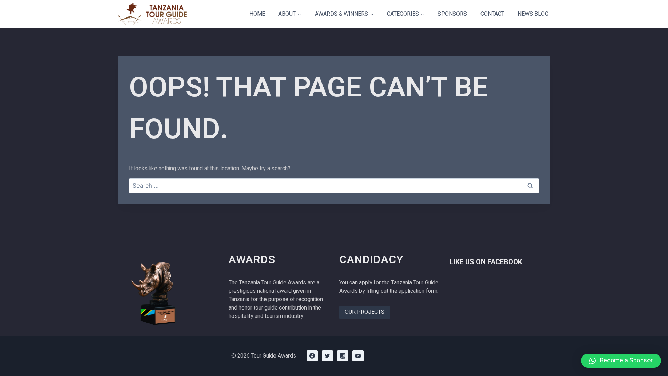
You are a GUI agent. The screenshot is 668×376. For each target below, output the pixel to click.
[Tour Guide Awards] (153, 14)
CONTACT (492, 14)
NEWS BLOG (533, 14)
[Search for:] (334, 186)
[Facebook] (312, 355)
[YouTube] (358, 355)
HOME (257, 14)
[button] (621, 361)
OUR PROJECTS (364, 312)
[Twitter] (327, 355)
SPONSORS (452, 14)
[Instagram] (342, 355)
